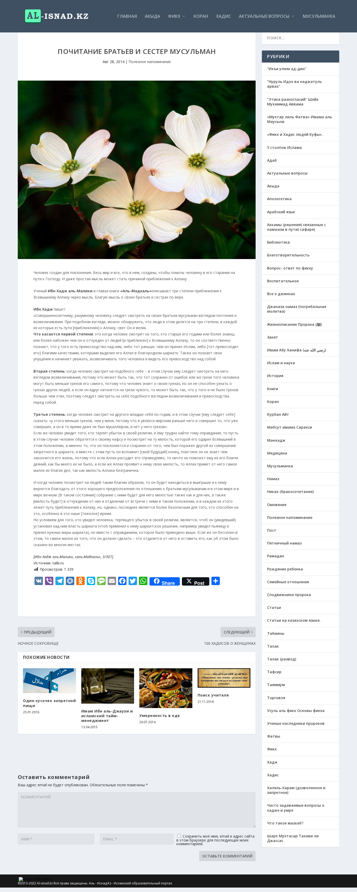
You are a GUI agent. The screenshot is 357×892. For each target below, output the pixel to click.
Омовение (276, 504)
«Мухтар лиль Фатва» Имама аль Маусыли (299, 119)
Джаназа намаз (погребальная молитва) (296, 309)
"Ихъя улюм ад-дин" (286, 68)
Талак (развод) (281, 659)
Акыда (152, 16)
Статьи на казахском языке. (294, 620)
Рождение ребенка (285, 568)
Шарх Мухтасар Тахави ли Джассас (293, 838)
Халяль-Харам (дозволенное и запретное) (296, 790)
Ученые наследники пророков (296, 723)
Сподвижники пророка (289, 594)
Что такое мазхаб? (285, 823)
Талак (273, 646)
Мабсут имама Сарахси (289, 427)
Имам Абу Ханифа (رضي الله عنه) (296, 349)
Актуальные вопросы (264, 16)
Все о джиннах (281, 293)
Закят (272, 337)
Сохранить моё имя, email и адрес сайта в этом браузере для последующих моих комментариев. (215, 840)
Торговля (276, 697)
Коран (201, 16)
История (275, 375)
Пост (271, 530)
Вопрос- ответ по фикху (290, 268)
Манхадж (276, 440)
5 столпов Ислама (284, 147)
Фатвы (273, 736)
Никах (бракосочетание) (290, 491)
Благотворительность (288, 255)
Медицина (277, 453)
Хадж (272, 762)
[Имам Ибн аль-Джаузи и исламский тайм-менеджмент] (107, 686)
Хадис (223, 16)
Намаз (273, 478)
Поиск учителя (213, 695)
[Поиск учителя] (224, 678)
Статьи (274, 607)
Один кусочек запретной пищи (49, 703)
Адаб (272, 160)
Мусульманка (319, 16)
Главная (127, 16)
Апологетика (279, 198)
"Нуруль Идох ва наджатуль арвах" (294, 84)
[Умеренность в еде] (165, 688)
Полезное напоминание (150, 61)
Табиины (275, 633)
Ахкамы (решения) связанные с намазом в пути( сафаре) (296, 227)
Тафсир (274, 671)
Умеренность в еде (159, 715)
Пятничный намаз (284, 543)
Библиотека (278, 242)
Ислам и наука (281, 362)
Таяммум (276, 684)
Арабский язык (281, 211)
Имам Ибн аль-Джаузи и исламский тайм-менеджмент (107, 716)
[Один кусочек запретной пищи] (49, 680)
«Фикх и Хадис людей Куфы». (295, 134)
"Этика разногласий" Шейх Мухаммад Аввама (293, 101)
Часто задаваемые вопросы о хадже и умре (295, 807)
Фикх (174, 16)
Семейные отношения (288, 581)
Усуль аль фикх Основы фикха (296, 710)
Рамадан (275, 555)
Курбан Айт (278, 414)
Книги (272, 388)
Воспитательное (283, 280)
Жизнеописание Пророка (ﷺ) (294, 324)
